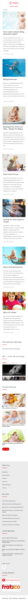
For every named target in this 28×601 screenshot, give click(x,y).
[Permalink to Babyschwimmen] (14, 76)
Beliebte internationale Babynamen (11, 504)
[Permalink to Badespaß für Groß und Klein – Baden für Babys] (14, 124)
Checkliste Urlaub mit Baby (9, 521)
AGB (11, 598)
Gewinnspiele (14, 6)
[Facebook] (4, 567)
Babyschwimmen (10, 79)
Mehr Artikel (6, 449)
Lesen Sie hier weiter (8, 54)
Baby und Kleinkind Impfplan (10, 515)
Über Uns (4, 481)
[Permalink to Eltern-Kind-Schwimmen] (14, 264)
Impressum (5, 598)
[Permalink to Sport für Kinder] (14, 309)
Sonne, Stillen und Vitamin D (10, 408)
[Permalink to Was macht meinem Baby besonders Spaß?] (14, 29)
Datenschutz (22, 598)
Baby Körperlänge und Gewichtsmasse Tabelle (12, 511)
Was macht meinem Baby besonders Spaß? (13, 33)
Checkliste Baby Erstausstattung (11, 518)
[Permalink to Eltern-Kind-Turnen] (14, 171)
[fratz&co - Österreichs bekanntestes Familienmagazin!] (11, 591)
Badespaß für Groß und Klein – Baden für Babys (13, 128)
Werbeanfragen (6, 484)
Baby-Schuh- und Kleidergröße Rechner (12, 507)
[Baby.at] (14, 2)
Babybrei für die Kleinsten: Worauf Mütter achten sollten (13, 425)
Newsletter (5, 472)
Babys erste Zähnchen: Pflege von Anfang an (13, 550)
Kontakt (4, 478)
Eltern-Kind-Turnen (11, 174)
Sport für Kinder (9, 312)
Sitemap (15, 598)
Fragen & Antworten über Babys (10, 524)
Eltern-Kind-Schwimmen (13, 267)
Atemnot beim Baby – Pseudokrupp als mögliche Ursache (12, 554)
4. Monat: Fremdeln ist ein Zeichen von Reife (12, 444)
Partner (4, 488)
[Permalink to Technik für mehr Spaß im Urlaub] (14, 216)
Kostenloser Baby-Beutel (8, 501)
